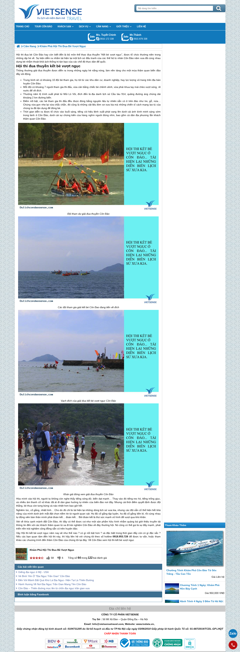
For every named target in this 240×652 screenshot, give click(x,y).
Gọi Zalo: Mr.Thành (125, 37)
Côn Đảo (36, 83)
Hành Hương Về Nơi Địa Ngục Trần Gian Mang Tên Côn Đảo (52, 584)
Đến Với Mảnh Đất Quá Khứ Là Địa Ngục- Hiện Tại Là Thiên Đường (56, 580)
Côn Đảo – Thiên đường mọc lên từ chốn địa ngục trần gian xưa (54, 588)
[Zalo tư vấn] (233, 633)
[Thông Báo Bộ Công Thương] (134, 648)
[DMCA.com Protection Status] (189, 648)
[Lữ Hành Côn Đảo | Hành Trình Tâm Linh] (18, 46)
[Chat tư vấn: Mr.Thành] (131, 38)
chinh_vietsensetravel (97, 38)
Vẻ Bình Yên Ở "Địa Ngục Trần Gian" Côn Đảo (44, 576)
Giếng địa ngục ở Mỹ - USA (33, 572)
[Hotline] (233, 645)
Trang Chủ (59, 11)
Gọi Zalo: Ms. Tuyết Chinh (92, 37)
